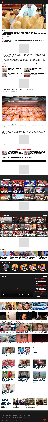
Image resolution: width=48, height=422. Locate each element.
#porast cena (30, 157)
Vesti (13, 2)
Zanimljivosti (25, 2)
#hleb (25, 157)
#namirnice (20, 157)
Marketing (14, 417)
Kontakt (6, 417)
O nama (3, 417)
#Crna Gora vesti (6, 157)
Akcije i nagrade (19, 417)
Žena (30, 2)
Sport (33, 2)
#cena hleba (14, 157)
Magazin (5, 215)
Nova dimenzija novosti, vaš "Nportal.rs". (24, 149)
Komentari (22, 161)
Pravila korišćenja (26, 417)
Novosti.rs (6, 179)
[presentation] (44, 262)
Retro (21, 2)
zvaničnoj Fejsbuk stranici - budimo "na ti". (29, 147)
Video (4, 276)
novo (10, 2)
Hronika (37, 2)
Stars (17, 2)
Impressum (10, 417)
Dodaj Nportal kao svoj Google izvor (8, 38)
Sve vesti (45, 215)
